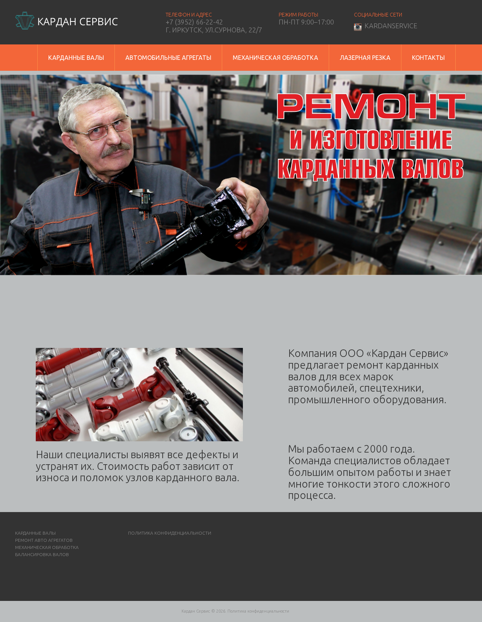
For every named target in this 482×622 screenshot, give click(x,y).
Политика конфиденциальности (258, 611)
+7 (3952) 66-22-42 (194, 22)
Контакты (428, 57)
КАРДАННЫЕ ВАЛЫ (35, 533)
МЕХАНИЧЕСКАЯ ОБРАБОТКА (47, 547)
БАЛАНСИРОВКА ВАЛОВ (42, 554)
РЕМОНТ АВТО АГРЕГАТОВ (44, 540)
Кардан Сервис (196, 611)
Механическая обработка (275, 57)
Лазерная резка (365, 57)
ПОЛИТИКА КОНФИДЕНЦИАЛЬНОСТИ (169, 533)
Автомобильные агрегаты (168, 57)
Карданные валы (76, 57)
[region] (241, 175)
